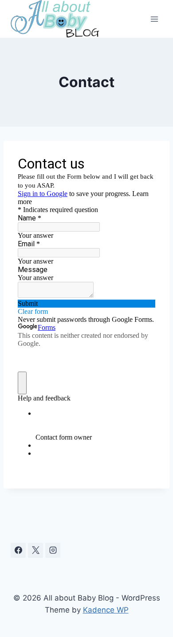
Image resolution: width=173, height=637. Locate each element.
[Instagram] (52, 550)
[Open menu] (154, 19)
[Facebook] (18, 550)
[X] (35, 550)
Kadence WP (106, 609)
